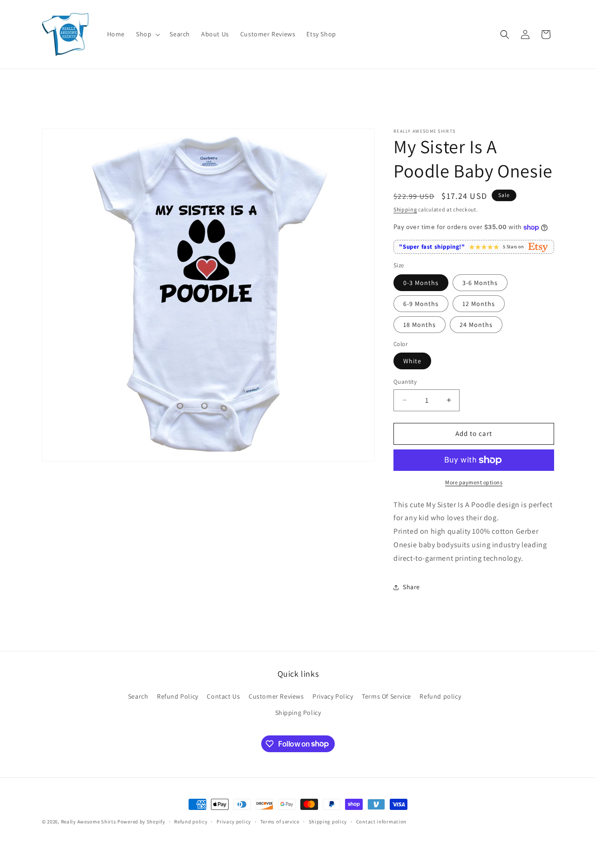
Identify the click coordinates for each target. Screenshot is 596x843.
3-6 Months (480, 283)
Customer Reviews (276, 696)
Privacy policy (234, 821)
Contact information (381, 821)
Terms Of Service (386, 696)
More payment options (473, 482)
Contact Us (223, 696)
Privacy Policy (332, 696)
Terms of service (279, 821)
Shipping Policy (298, 712)
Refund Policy (177, 696)
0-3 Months (421, 283)
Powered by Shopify (141, 821)
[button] (147, 34)
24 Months (476, 324)
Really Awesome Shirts (88, 821)
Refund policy (440, 696)
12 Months (478, 303)
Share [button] (411, 587)
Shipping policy (328, 821)
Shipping (405, 209)
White (412, 361)
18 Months (419, 324)
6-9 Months (421, 303)
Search (138, 696)
